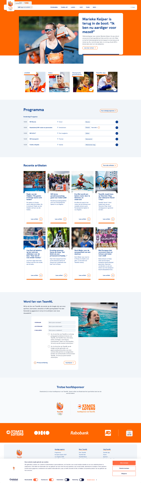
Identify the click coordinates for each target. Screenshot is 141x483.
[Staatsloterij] (14, 433)
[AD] (108, 433)
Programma (54, 7)
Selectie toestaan (124, 468)
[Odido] (41, 433)
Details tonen (91, 479)
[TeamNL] (60, 408)
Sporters (105, 456)
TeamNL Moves (83, 456)
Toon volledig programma (107, 110)
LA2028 (73, 7)
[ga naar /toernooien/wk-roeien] (117, 127)
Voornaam (38, 322)
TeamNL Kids (82, 454)
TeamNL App (64, 7)
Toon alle (108, 165)
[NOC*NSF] (129, 432)
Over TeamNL (82, 452)
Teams (88, 7)
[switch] (51, 479)
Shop (81, 7)
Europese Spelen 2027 (61, 454)
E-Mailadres (38, 330)
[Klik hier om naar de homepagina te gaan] (10, 6)
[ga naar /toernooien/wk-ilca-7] (117, 133)
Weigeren (124, 473)
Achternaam (38, 326)
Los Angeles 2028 (59, 456)
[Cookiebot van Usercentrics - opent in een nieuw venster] (14, 480)
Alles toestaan (124, 463)
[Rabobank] (80, 432)
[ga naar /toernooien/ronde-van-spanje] (117, 144)
